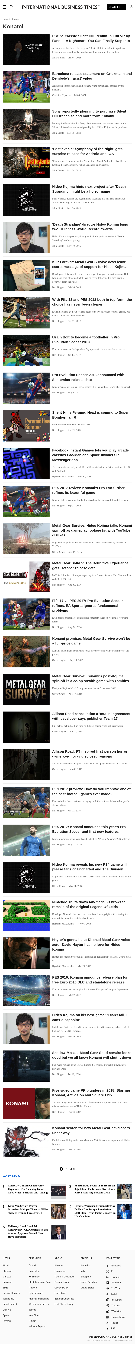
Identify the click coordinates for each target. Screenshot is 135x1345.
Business (7, 1282)
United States (87, 1287)
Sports (6, 1315)
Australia (85, 1265)
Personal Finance (11, 1293)
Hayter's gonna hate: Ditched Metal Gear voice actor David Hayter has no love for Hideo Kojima (91, 944)
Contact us (60, 1271)
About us (59, 1265)
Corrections (60, 1293)
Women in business (39, 1304)
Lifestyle (7, 1309)
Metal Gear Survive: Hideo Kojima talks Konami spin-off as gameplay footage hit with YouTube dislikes (92, 530)
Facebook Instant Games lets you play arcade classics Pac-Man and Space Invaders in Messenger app (90, 455)
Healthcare (34, 1276)
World (5, 1265)
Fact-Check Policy (63, 1304)
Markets (7, 1276)
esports (32, 1309)
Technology (8, 1298)
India (83, 1271)
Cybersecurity (36, 1293)
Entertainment (10, 1304)
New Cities (34, 1315)
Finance (33, 1287)
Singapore (86, 1276)
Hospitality (34, 1271)
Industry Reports (37, 1326)
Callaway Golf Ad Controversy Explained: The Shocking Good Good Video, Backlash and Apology (28, 1189)
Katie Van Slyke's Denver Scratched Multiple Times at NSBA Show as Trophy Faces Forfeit (28, 1209)
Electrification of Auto (39, 1282)
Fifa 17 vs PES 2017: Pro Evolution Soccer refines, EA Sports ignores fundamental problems (87, 605)
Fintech (32, 1320)
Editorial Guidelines (64, 1298)
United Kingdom (89, 1282)
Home (6, 19)
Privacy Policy (61, 1282)
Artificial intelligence (39, 1298)
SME (5, 1287)
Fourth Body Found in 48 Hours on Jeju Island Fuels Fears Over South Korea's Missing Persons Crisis (95, 1189)
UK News (7, 1271)
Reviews (7, 1320)
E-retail (32, 1265)
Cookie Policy (61, 1287)
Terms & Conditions (64, 1276)
